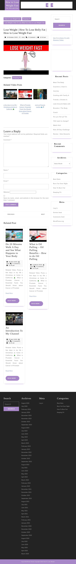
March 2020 (25, 553)
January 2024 (25, 412)
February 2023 (26, 446)
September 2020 (26, 535)
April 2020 (24, 550)
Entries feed (57, 212)
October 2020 (25, 532)
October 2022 (25, 458)
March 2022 (25, 480)
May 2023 (24, 437)
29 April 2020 (13, 339)
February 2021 (26, 520)
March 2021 (25, 517)
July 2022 (24, 467)
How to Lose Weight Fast (12, 19)
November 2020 (26, 529)
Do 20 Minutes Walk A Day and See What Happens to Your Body (14, 250)
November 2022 (26, 455)
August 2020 (25, 538)
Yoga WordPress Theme (27, 561)
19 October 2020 (12, 37)
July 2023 (24, 431)
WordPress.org (58, 221)
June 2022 (24, 471)
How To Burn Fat (59, 188)
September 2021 (26, 498)
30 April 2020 (13, 262)
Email (6, 181)
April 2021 (24, 514)
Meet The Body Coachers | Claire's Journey (60, 87)
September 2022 (26, 461)
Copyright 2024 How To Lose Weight (45, 561)
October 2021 (25, 495)
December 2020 (26, 526)
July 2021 (24, 504)
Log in (55, 208)
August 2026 (25, 403)
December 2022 (26, 452)
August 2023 (25, 428)
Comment (7, 140)
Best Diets (56, 179)
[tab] (47, 5)
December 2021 (26, 489)
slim (23, 37)
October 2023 (25, 421)
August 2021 (25, 501)
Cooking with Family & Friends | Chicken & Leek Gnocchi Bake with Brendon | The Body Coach (61, 104)
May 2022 (24, 474)
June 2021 (24, 507)
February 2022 (26, 483)
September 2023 (26, 424)
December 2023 (26, 415)
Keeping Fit (26, 19)
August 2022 (25, 464)
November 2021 (26, 492)
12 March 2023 (37, 264)
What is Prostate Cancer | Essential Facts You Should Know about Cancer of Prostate (25, 109)
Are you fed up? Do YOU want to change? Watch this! (61, 121)
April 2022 (24, 477)
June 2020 (24, 544)
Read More (9, 293)
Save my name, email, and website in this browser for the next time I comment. (26, 199)
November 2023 (26, 418)
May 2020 (24, 547)
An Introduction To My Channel (14, 330)
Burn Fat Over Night (60, 183)
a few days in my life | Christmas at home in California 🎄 (10, 107)
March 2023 (25, 443)
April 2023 (24, 440)
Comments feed (58, 217)
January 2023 (25, 449)
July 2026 (24, 406)
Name (6, 170)
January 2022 (25, 486)
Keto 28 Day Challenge (61, 129)
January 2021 (25, 523)
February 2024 (26, 409)
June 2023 (24, 434)
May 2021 (24, 510)
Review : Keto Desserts (61, 134)
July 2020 (24, 541)
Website (6, 192)
